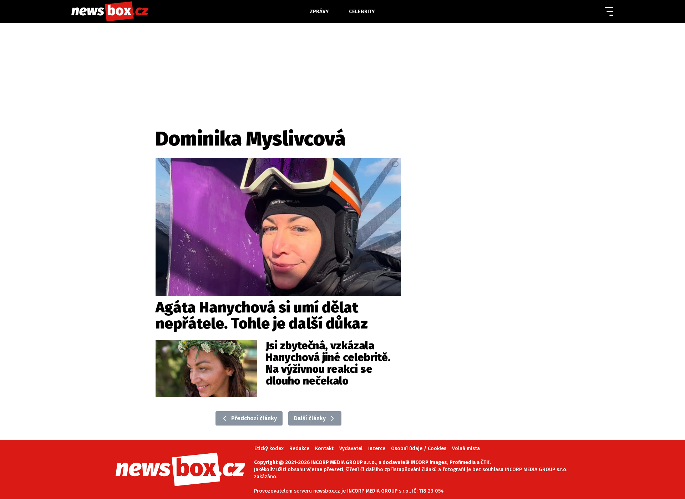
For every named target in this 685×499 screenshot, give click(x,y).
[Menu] (609, 11)
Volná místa (466, 448)
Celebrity (362, 11)
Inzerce (376, 448)
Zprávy (319, 11)
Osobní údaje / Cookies (418, 448)
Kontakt (324, 448)
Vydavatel (350, 448)
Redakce (299, 448)
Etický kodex (269, 448)
